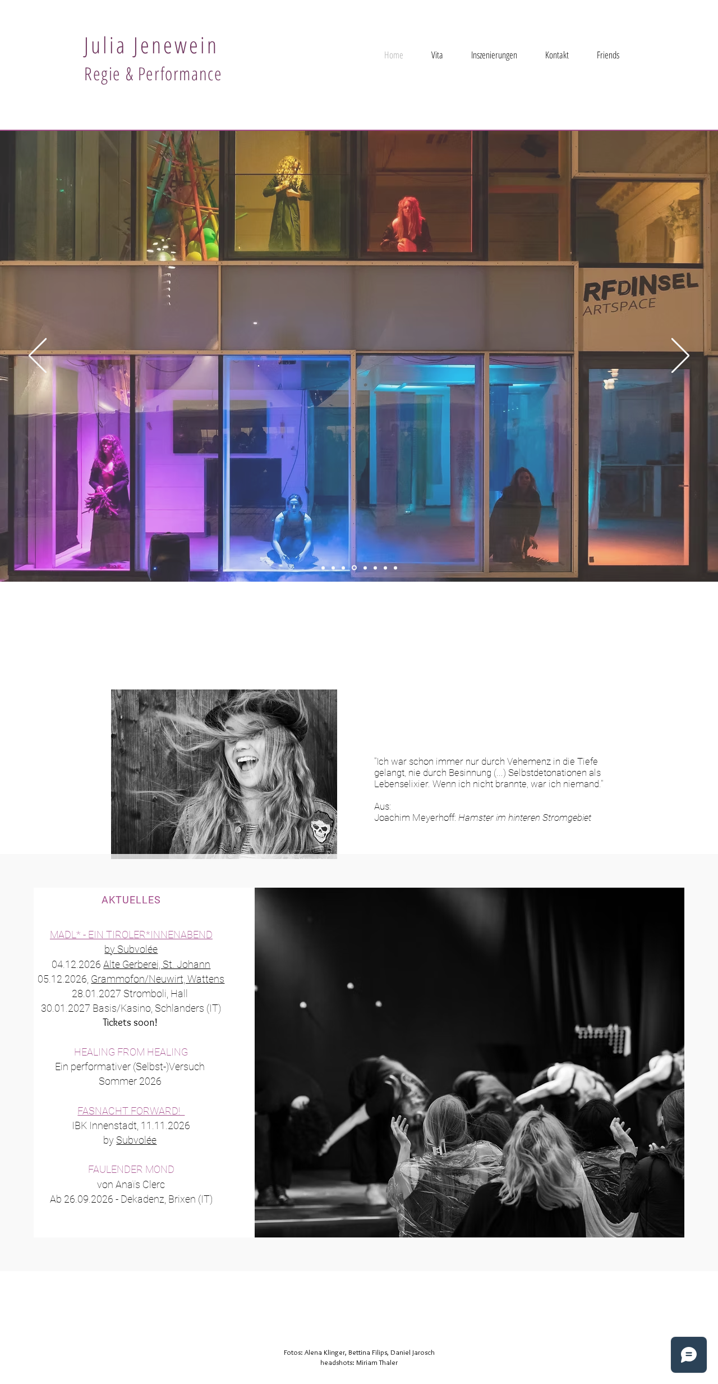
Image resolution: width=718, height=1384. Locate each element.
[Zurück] (38, 356)
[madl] (365, 567)
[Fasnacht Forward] (375, 567)
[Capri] (323, 567)
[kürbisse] (395, 567)
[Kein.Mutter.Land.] (333, 567)
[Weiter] (680, 356)
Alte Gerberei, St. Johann (156, 964)
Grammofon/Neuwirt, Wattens (157, 979)
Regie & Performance (153, 73)
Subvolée (137, 949)
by (110, 949)
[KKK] (354, 567)
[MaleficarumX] (343, 567)
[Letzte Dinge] (385, 567)
